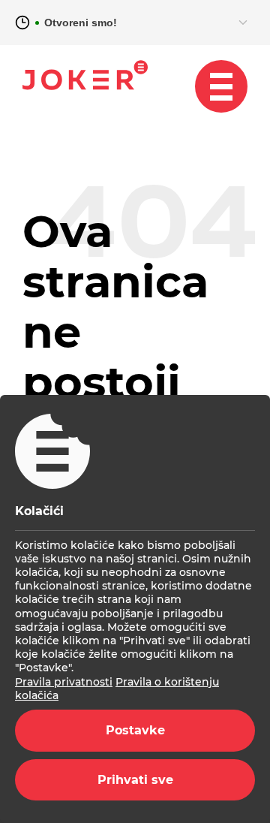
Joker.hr (85, 75)
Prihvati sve (135, 780)
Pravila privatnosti (63, 682)
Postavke (135, 730)
